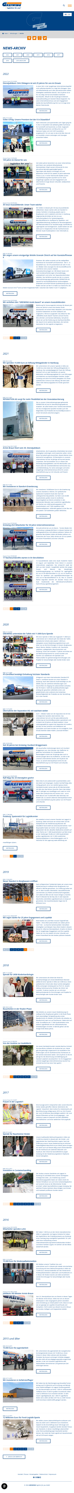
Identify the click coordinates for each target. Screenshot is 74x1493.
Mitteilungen (13, 33)
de (66, 14)
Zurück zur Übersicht (15, 1457)
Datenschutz (44, 1474)
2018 (48, 55)
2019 (38, 55)
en (69, 14)
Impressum (52, 1474)
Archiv (22, 33)
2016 (7, 60)
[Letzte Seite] (25, 337)
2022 (7, 55)
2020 (27, 55)
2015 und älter (21, 60)
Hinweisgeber (33, 1474)
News (6, 33)
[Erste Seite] (4, 949)
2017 (58, 55)
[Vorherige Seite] (8, 949)
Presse (26, 1474)
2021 (17, 55)
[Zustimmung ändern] (4, 1486)
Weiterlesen (43, 111)
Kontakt (20, 1474)
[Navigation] (70, 6)
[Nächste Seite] (22, 337)
